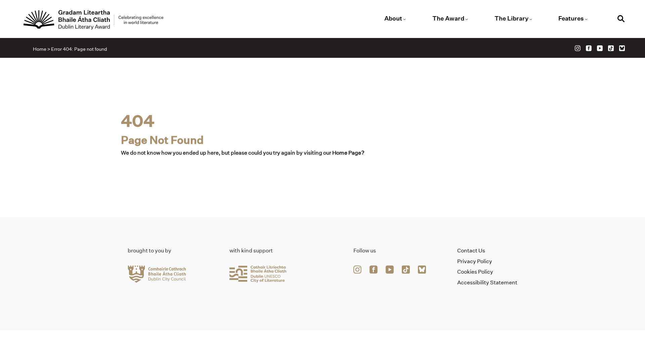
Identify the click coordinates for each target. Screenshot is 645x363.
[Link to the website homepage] (93, 20)
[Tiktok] (611, 48)
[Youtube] (600, 48)
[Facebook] (589, 48)
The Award (448, 18)
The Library (511, 18)
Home (39, 49)
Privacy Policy (474, 261)
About (393, 18)
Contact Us (471, 250)
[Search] (621, 20)
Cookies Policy (475, 272)
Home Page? (348, 153)
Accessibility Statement (487, 282)
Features (571, 18)
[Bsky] (622, 48)
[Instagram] (577, 48)
